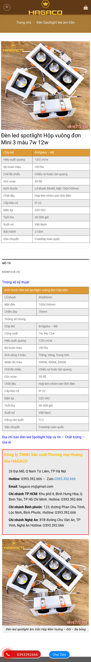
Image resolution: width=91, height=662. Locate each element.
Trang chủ (23, 22)
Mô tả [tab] (6, 263)
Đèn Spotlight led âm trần (56, 22)
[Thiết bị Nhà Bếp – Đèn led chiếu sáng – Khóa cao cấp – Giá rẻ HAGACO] (45, 7)
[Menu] (7, 7)
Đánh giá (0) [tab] (11, 271)
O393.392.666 (65, 479)
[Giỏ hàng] (86, 7)
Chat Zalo (59, 655)
